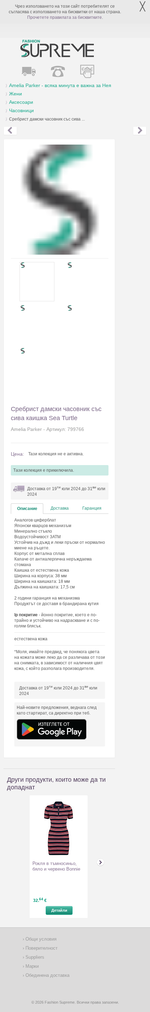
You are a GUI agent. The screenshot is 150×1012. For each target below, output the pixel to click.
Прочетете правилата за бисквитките (64, 17)
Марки (31, 966)
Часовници (21, 110)
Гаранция (92, 508)
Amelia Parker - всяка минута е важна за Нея (60, 85)
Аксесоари (21, 102)
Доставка (60, 508)
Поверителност (41, 948)
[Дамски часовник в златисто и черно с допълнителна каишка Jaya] (140, 131)
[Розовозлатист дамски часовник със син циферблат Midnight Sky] (10, 131)
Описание (27, 508)
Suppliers (34, 957)
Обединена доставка (46, 975)
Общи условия (40, 939)
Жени (15, 93)
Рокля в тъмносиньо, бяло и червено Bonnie (56, 866)
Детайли (59, 910)
